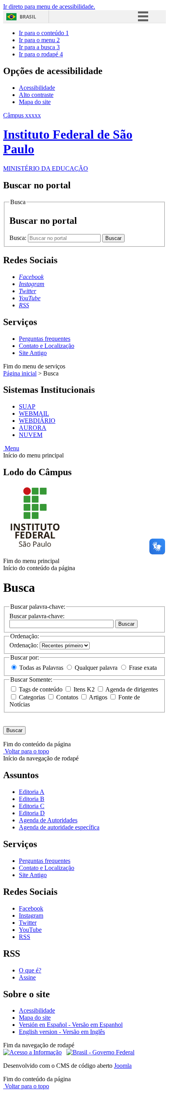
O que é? (30, 970)
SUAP (27, 406)
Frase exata (142, 667)
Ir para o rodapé (41, 54)
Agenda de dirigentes (131, 689)
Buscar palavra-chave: (36, 616)
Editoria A (31, 791)
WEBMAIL (34, 413)
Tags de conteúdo (40, 689)
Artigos (98, 697)
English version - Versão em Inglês (62, 1031)
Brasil (28, 16)
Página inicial (20, 373)
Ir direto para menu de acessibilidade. (49, 6)
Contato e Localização (46, 345)
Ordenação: (24, 645)
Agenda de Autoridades (48, 820)
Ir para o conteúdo (44, 33)
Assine (27, 977)
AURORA (32, 427)
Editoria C (31, 806)
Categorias (32, 697)
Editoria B (31, 799)
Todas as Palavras (41, 667)
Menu (11, 448)
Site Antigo (33, 352)
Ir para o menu (39, 40)
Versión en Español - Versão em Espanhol (71, 1024)
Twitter (28, 922)
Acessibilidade (37, 87)
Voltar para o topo (26, 751)
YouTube (30, 929)
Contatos (67, 697)
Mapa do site (35, 102)
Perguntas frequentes (44, 338)
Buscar (126, 624)
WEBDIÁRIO (37, 420)
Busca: (18, 237)
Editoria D (32, 813)
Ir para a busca (39, 47)
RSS (24, 936)
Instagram (31, 915)
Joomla (123, 1065)
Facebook (31, 908)
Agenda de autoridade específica (59, 827)
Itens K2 (84, 689)
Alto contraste (36, 94)
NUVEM (30, 434)
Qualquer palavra (96, 667)
